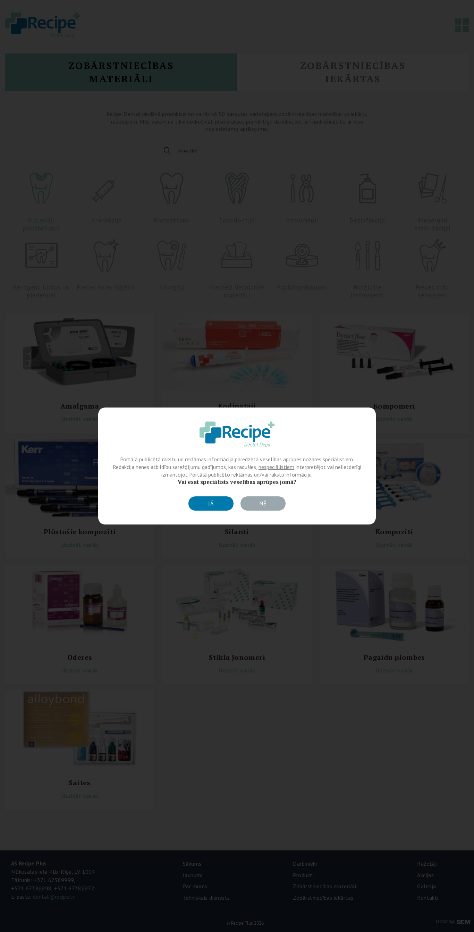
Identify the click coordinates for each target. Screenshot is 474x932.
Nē (263, 503)
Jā (211, 503)
